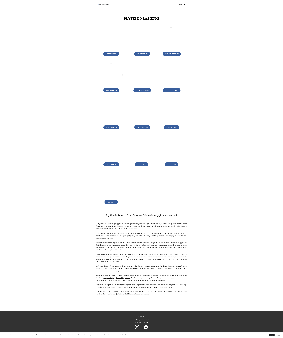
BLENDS (141, 164)
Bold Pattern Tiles (117, 250)
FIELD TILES (111, 54)
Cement (126, 268)
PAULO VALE (111, 164)
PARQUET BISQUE (142, 90)
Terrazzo (103, 261)
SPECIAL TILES (142, 54)
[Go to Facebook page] (146, 327)
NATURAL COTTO (171, 90)
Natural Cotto (107, 268)
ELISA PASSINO (111, 127)
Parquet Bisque (108, 278)
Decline (278, 335)
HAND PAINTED (111, 90)
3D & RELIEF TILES (172, 54)
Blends (127, 278)
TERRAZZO (172, 164)
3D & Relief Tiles (113, 261)
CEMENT (111, 202)
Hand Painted (117, 268)
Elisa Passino (105, 250)
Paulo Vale (119, 278)
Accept (271, 335)
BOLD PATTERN (171, 127)
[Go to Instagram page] (137, 327)
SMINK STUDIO (142, 127)
